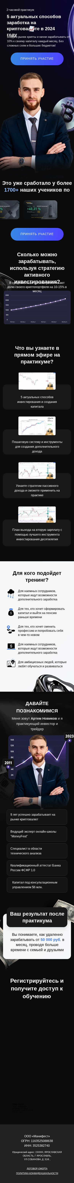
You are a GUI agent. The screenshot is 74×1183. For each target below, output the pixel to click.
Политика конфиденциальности (37, 1173)
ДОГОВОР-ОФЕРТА (37, 1168)
